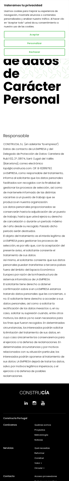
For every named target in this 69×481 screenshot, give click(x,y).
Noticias (38, 439)
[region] (34, 29)
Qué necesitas (42, 448)
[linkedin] (26, 404)
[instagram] (34, 404)
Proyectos (39, 429)
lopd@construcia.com (17, 168)
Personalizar (34, 43)
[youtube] (43, 404)
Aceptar (34, 34)
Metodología (41, 434)
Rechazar (34, 52)
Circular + (39, 468)
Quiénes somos (42, 424)
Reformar (39, 453)
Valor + (38, 463)
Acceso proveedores (45, 476)
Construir (39, 458)
